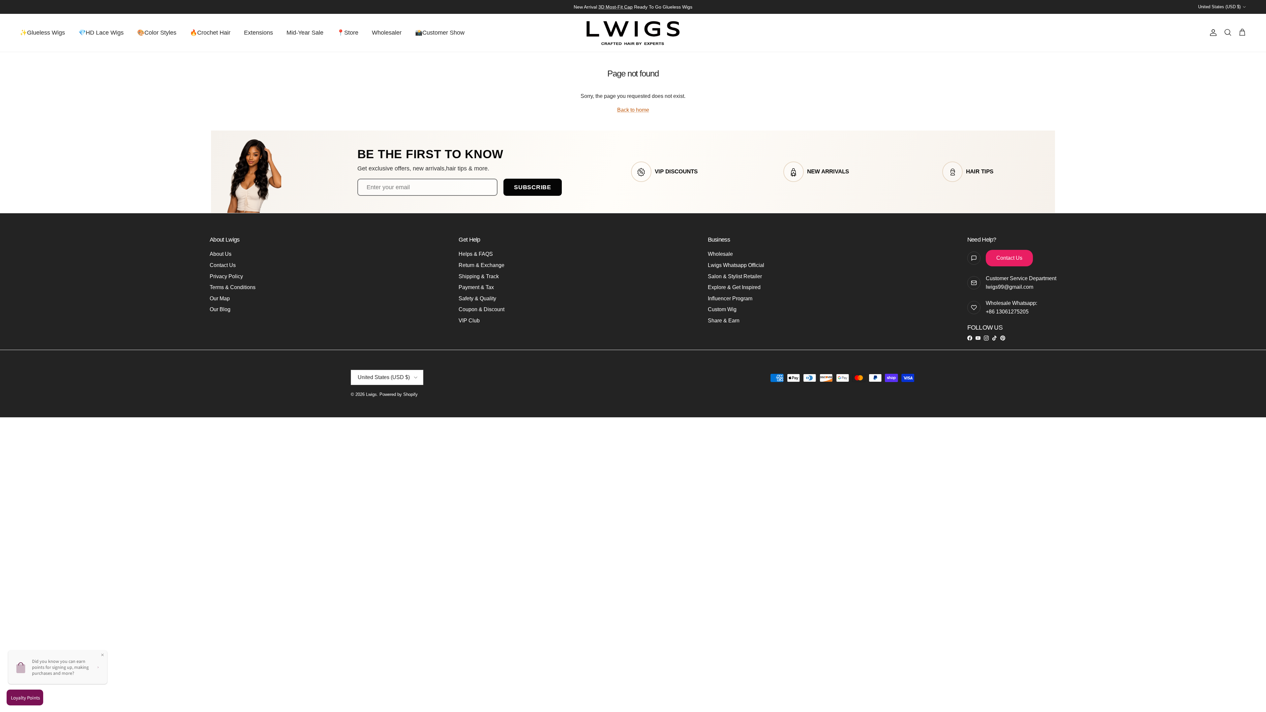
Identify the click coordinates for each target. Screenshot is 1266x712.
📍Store (347, 32)
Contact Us (223, 265)
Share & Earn (723, 320)
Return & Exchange (481, 265)
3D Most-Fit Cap (615, 7)
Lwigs (371, 394)
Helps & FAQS (476, 254)
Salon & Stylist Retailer (735, 276)
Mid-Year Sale (304, 32)
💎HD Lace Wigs (101, 32)
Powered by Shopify (398, 394)
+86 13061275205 (1007, 311)
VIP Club (469, 320)
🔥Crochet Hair (210, 32)
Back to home (633, 110)
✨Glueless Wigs (42, 32)
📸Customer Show (440, 32)
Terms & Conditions (233, 287)
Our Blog (220, 309)
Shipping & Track (479, 276)
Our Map (220, 298)
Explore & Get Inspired (734, 287)
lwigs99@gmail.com (1009, 287)
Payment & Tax (476, 287)
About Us (220, 254)
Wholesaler (387, 32)
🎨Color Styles (156, 32)
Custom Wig (722, 309)
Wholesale (720, 254)
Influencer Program (730, 298)
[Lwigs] (633, 32)
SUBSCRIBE (532, 187)
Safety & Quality (477, 298)
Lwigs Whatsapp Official (736, 265)
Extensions (258, 32)
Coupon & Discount (481, 309)
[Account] (1212, 33)
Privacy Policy (226, 276)
